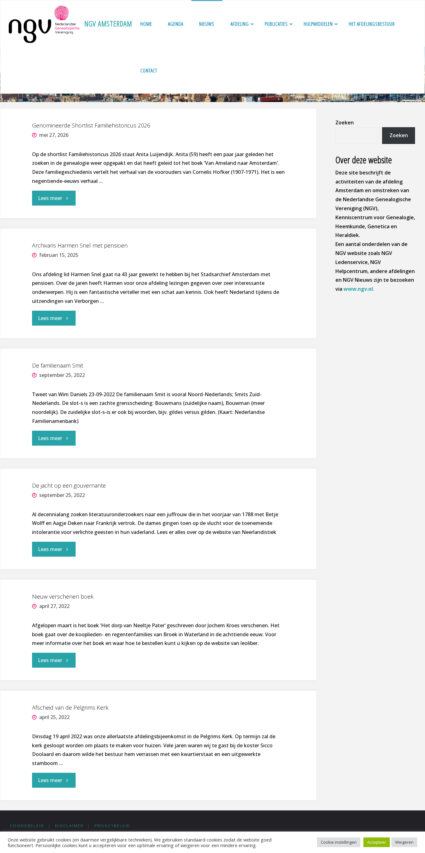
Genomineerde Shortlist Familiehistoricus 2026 (91, 125)
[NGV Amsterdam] (44, 23)
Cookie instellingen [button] (339, 842)
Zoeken (344, 122)
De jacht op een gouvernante (69, 485)
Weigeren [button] (404, 842)
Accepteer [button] (376, 842)
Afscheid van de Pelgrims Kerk (70, 707)
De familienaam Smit (57, 365)
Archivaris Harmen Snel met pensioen (80, 245)
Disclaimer (69, 825)
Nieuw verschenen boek (62, 596)
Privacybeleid (112, 825)
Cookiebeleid (27, 825)
